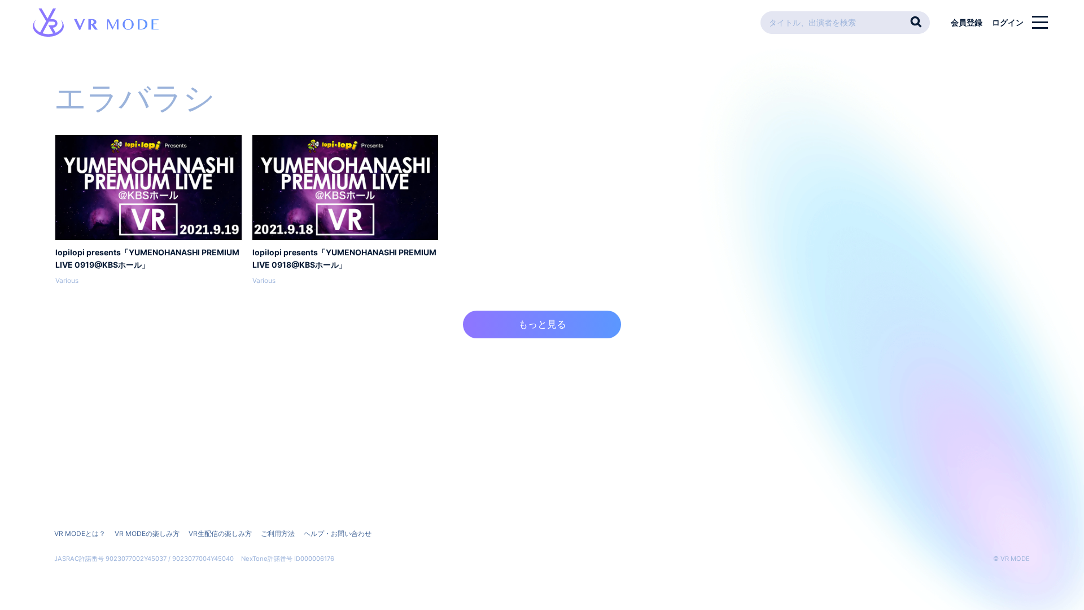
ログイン (1008, 22)
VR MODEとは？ (80, 533)
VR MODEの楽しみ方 (147, 533)
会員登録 (966, 22)
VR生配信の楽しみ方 (220, 533)
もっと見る (542, 324)
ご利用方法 (278, 533)
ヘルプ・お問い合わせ (337, 533)
